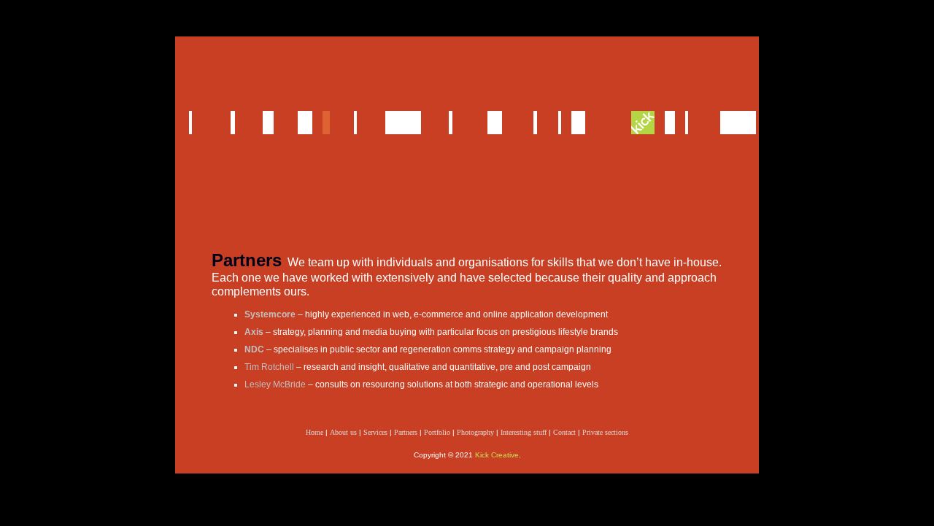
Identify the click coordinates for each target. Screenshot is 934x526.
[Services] (268, 122)
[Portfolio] (403, 122)
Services (375, 432)
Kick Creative (497, 455)
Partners (405, 432)
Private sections (605, 432)
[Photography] (494, 122)
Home (314, 432)
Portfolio (437, 432)
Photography (475, 432)
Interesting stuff (524, 432)
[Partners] (326, 122)
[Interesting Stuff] (535, 122)
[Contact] (578, 122)
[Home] (190, 122)
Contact (564, 432)
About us (343, 432)
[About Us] (233, 122)
